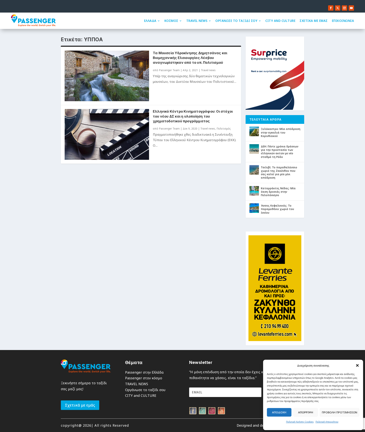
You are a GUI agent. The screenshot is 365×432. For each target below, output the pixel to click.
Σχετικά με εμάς (80, 405)
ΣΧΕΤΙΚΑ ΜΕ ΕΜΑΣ (314, 21)
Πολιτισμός (224, 128)
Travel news (208, 70)
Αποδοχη (279, 412)
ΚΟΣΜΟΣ (171, 21)
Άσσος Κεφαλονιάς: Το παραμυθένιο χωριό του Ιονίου (277, 209)
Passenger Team (169, 70)
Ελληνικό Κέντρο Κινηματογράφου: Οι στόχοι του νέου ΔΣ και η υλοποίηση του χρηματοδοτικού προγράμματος (193, 116)
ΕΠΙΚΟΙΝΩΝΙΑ (343, 21)
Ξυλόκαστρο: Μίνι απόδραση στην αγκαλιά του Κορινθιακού (280, 132)
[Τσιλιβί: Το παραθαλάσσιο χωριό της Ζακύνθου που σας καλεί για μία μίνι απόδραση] (254, 170)
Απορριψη (305, 412)
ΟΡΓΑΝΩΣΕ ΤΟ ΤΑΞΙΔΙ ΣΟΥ (236, 21)
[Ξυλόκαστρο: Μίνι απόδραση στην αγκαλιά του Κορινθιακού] (254, 131)
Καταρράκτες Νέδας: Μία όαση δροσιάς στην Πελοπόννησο (278, 191)
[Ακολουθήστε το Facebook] (330, 8)
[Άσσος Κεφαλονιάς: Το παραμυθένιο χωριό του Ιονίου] (254, 208)
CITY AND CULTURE (280, 21)
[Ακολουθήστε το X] (337, 8)
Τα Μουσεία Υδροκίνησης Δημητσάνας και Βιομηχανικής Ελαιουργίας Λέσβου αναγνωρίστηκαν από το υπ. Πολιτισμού (190, 57)
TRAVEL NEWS (197, 21)
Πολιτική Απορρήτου (327, 421)
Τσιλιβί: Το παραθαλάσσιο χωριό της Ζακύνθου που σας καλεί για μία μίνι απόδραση (279, 172)
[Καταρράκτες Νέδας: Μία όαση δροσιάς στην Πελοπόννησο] (254, 191)
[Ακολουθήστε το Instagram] (344, 8)
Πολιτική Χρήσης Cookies (300, 421)
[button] (357, 365)
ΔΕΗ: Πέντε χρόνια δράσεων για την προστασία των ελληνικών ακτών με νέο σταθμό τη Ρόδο (279, 152)
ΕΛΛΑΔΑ (150, 21)
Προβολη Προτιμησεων (339, 412)
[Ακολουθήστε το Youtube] (351, 8)
